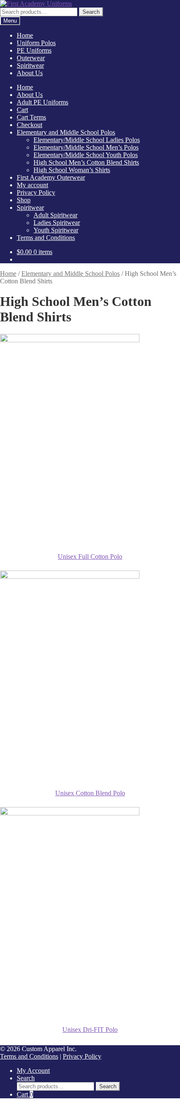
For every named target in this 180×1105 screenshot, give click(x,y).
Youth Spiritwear (55, 230)
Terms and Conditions (46, 237)
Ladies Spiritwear (56, 222)
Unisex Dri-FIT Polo (90, 1029)
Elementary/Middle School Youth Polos (85, 154)
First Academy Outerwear (51, 177)
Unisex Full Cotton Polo (90, 556)
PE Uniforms (34, 50)
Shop (24, 200)
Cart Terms (31, 117)
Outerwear (31, 57)
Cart (22, 109)
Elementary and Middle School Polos (66, 132)
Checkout (29, 124)
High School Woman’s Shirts (71, 169)
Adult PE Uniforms (42, 102)
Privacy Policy (36, 192)
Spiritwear (30, 65)
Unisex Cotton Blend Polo (90, 793)
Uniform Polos (36, 42)
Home (25, 35)
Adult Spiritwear (55, 215)
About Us (30, 72)
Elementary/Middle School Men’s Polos (86, 147)
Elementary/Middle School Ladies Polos (86, 139)
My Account (33, 1070)
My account (32, 184)
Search (91, 12)
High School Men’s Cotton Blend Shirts (86, 162)
